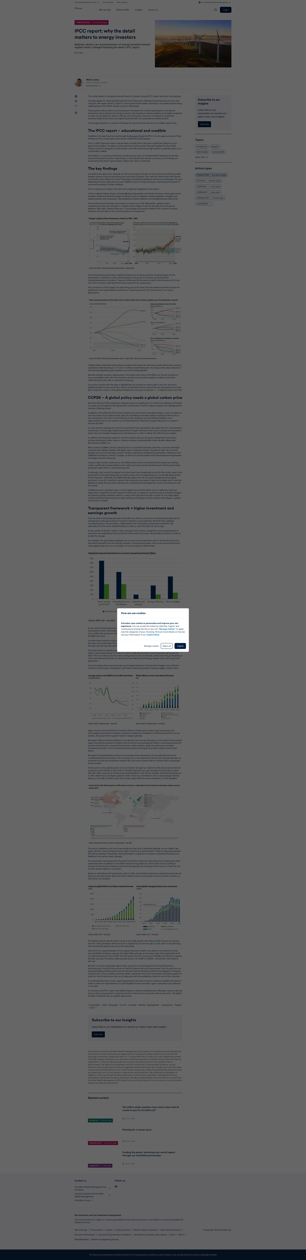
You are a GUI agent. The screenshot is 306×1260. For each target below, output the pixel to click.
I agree (180, 646)
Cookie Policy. (153, 634)
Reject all (167, 646)
